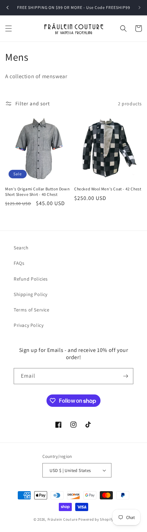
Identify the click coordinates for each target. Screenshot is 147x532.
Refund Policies (31, 279)
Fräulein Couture (63, 519)
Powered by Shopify (95, 519)
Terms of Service (32, 310)
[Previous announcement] (7, 7)
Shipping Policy (31, 294)
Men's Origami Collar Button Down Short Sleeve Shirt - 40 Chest (37, 191)
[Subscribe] (125, 376)
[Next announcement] (139, 7)
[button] (8, 28)
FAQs (19, 263)
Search (21, 248)
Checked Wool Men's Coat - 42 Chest (107, 188)
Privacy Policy (28, 325)
